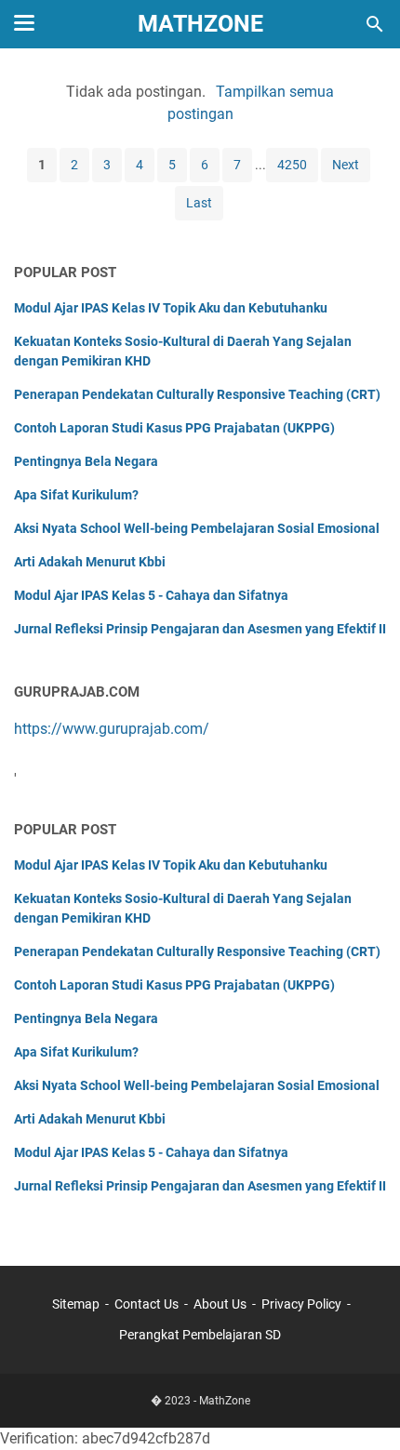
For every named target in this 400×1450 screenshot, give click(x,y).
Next (345, 164)
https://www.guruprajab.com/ (111, 729)
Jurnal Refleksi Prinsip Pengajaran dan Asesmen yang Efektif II (200, 628)
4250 (292, 164)
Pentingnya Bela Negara (86, 461)
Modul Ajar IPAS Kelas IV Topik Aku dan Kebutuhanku (170, 307)
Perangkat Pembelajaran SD (200, 1334)
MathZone (200, 23)
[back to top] (362, 1408)
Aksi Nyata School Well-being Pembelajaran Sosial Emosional (197, 528)
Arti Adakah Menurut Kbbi (90, 561)
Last (199, 202)
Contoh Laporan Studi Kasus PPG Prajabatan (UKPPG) (174, 427)
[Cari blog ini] (375, 24)
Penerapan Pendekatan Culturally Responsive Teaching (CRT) (197, 394)
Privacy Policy (301, 1304)
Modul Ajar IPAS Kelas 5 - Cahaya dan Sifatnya (151, 595)
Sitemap (76, 1304)
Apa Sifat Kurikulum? (76, 494)
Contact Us (146, 1304)
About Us (220, 1304)
